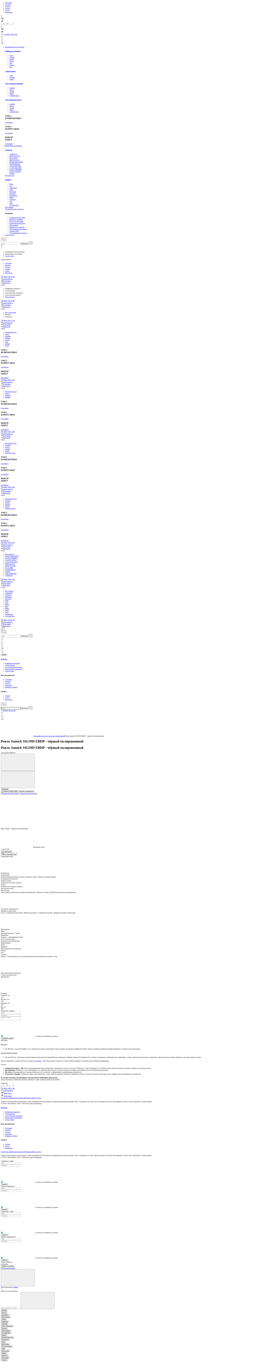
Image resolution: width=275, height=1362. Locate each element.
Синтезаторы (10, 71)
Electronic (12, 192)
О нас (7, 10)
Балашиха (5, 1315)
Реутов (4, 1312)
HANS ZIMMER (15, 170)
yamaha (12, 57)
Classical (12, 199)
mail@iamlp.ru (8, 279)
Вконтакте (6, 283)
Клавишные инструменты (14, 47)
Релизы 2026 (14, 231)
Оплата (8, 4)
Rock (11, 184)
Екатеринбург (6, 1333)
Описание (5, 789)
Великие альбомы (16, 219)
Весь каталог (10, 297)
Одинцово (5, 1321)
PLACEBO (13, 158)
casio (11, 55)
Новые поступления (16, 227)
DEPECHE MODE (16, 162)
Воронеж (4, 1355)
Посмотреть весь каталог (14, 209)
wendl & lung (14, 96)
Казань (4, 1335)
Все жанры (9, 207)
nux (10, 67)
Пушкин (4, 1328)
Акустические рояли (13, 100)
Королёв (4, 1324)
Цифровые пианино (13, 51)
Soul (11, 203)
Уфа (3, 1349)
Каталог (4, 659)
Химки (4, 1319)
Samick (62, 736)
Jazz (10, 201)
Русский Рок (14, 205)
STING (12, 173)
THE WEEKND (15, 166)
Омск (3, 1342)
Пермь (4, 1353)
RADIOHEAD (14, 164)
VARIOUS (13, 154)
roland (11, 59)
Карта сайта (36, 1098)
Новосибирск (6, 1330)
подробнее (9, 122)
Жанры (8, 180)
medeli (11, 65)
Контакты (8, 12)
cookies (15, 1287)
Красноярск (5, 1351)
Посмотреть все (11, 332)
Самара (4, 1360)
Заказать (5, 1184)
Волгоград (5, 1358)
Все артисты (9, 175)
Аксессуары (9, 235)
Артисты (8, 150)
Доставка (8, 3)
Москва (4, 1310)
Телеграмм (7, 281)
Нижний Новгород (7, 1337)
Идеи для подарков (16, 221)
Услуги (7, 6)
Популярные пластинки (18, 229)
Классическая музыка (17, 223)
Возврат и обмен (11, 687)
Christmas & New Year (17, 217)
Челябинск (5, 1339)
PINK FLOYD (14, 156)
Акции (7, 8)
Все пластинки (10, 312)
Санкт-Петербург (7, 1326)
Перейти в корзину (8, 1266)
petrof (11, 94)
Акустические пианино (14, 84)
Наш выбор (13, 225)
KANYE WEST (15, 172)
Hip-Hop (12, 194)
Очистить (25, 243)
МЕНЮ (4, 655)
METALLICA (14, 160)
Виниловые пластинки (13, 146)
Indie (11, 190)
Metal (11, 197)
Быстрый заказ (6, 851)
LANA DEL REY (15, 168)
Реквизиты (28, 1098)
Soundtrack (13, 196)
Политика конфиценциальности (12, 1098)
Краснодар (5, 1344)
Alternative (13, 188)
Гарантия (8, 685)
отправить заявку (7, 1038)
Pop (10, 186)
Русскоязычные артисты (18, 233)
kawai (11, 61)
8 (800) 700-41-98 (8, 277)
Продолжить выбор (8, 1268)
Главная (36, 736)
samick (11, 92)
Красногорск (6, 1317)
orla (10, 63)
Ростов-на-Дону (7, 1346)
